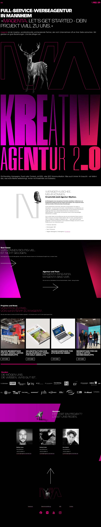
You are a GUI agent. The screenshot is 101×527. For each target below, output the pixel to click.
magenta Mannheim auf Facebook (41, 512)
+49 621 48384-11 (67, 451)
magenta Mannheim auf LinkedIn (47, 512)
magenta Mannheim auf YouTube (53, 512)
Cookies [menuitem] (71, 506)
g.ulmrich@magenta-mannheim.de (70, 453)
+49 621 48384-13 (44, 451)
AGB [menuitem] (60, 506)
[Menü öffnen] (2, 2)
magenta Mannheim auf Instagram (60, 512)
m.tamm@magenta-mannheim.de (23, 453)
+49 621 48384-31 (20, 451)
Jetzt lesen (5, 359)
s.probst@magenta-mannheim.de (47, 453)
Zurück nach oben (50, 483)
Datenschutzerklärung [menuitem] (46, 506)
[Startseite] (96, 2)
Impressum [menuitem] (30, 506)
